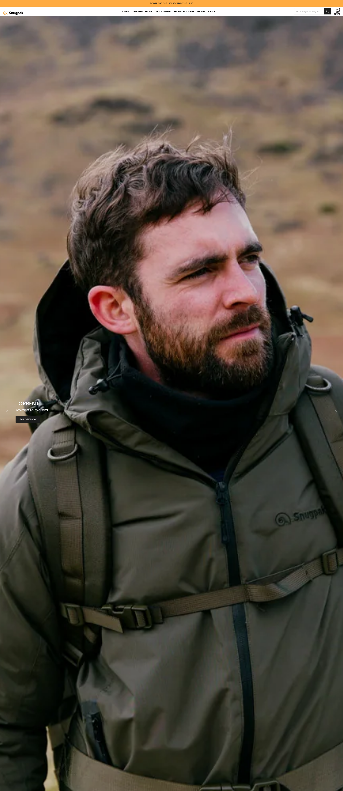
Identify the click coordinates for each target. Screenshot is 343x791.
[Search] (327, 11)
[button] (7, 411)
